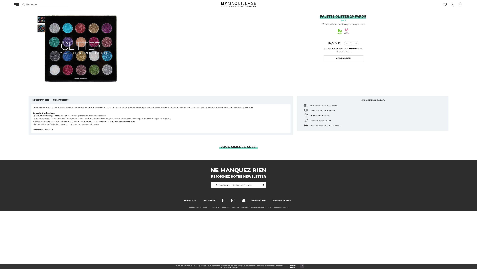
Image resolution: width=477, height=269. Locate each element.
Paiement (225, 207)
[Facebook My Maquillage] (222, 201)
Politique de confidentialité (253, 207)
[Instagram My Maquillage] (233, 201)
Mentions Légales (281, 207)
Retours (235, 207)
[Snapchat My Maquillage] (243, 201)
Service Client (258, 201)
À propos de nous (282, 201)
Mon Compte (209, 201)
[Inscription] (262, 184)
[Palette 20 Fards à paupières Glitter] (41, 19)
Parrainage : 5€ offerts (198, 207)
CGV (269, 207)
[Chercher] (22, 4)
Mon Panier (190, 201)
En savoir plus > (292, 266)
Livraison (215, 207)
